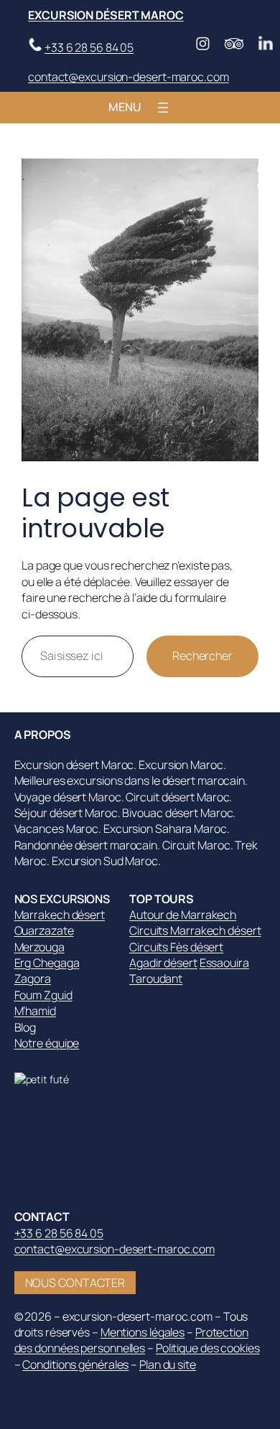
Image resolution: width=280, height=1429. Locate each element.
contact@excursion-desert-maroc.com (128, 77)
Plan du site (167, 1364)
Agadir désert (163, 963)
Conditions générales (75, 1364)
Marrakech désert (59, 915)
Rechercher (202, 656)
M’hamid (35, 1011)
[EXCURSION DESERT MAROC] (50, 1079)
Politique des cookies (208, 1348)
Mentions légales (143, 1332)
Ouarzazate (44, 930)
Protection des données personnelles (131, 1340)
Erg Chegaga (47, 963)
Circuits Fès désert (176, 947)
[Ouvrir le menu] (163, 107)
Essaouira (224, 963)
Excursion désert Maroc (106, 15)
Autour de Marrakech (182, 915)
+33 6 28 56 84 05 (89, 47)
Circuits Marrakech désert (195, 930)
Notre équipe (47, 1043)
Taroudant (155, 978)
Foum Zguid (43, 995)
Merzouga (39, 947)
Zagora (32, 978)
